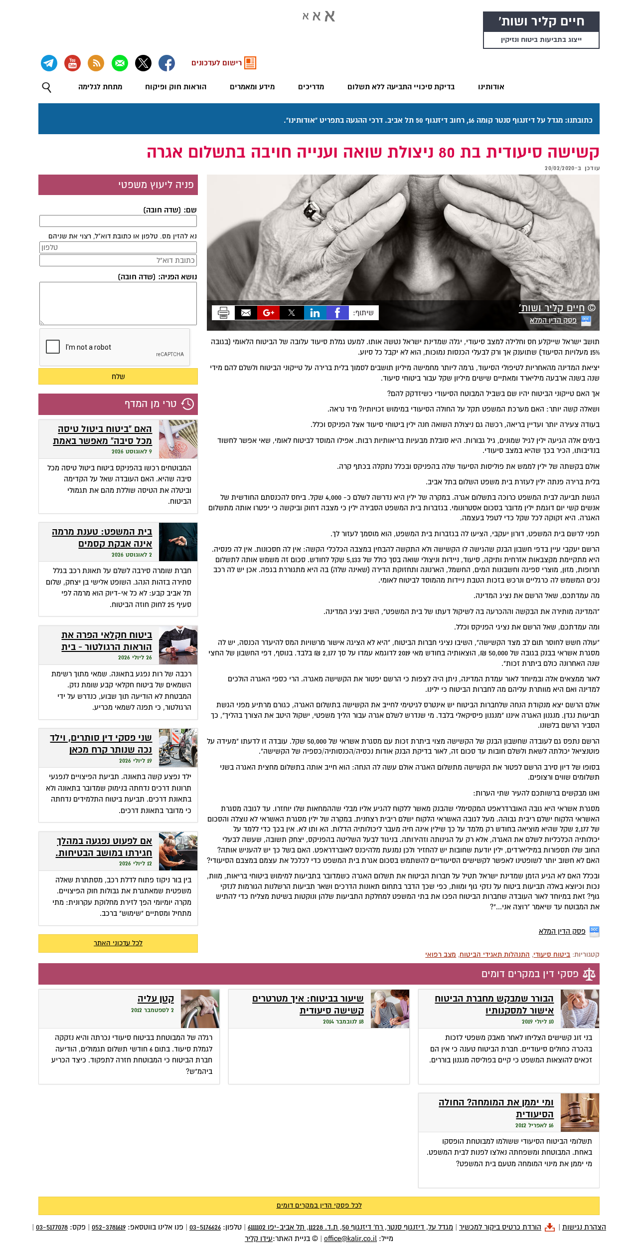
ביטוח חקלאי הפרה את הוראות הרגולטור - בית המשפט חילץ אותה (106, 647)
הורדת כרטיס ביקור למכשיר (500, 1227)
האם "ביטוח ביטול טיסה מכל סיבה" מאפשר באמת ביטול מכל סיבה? (102, 441)
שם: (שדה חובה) (170, 210)
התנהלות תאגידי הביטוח (495, 954)
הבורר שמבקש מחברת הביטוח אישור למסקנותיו (494, 1005)
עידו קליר (259, 1238)
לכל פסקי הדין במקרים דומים (319, 1205)
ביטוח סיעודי (551, 954)
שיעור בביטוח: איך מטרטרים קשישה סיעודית (308, 1005)
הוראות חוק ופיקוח (175, 87)
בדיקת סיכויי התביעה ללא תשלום (401, 87)
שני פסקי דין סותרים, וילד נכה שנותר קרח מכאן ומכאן (101, 750)
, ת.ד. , (350, 1227)
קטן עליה (156, 999)
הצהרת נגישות (584, 1227)
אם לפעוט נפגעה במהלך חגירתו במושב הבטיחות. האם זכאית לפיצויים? (103, 853)
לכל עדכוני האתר (118, 943)
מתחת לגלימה (100, 87)
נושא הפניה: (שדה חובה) (157, 277)
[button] (46, 87)
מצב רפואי (440, 954)
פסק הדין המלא (553, 320)
